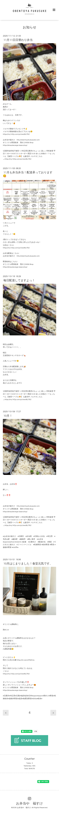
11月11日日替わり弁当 (18, 40)
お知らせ (29, 27)
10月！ (7, 415)
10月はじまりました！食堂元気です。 (27, 563)
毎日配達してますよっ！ (19, 280)
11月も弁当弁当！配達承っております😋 (27, 174)
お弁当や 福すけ (29, 803)
